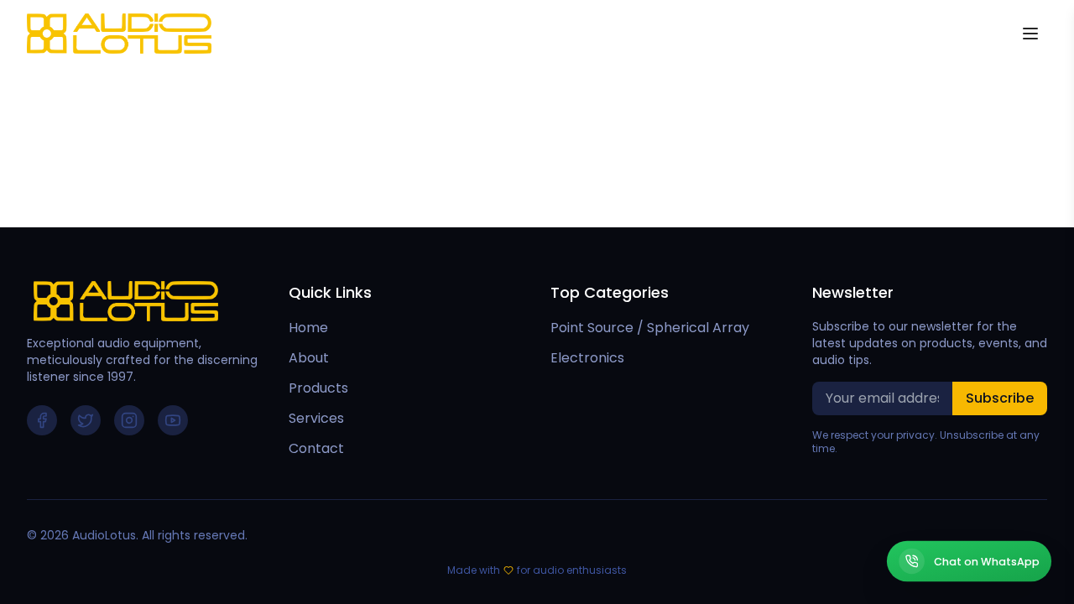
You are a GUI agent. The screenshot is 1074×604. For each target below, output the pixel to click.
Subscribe (1000, 398)
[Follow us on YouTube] (173, 420)
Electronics (587, 357)
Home (308, 327)
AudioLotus (104, 535)
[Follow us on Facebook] (42, 420)
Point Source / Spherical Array (649, 327)
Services (316, 418)
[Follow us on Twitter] (85, 420)
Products (318, 388)
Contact (316, 448)
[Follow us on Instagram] (129, 420)
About (309, 357)
